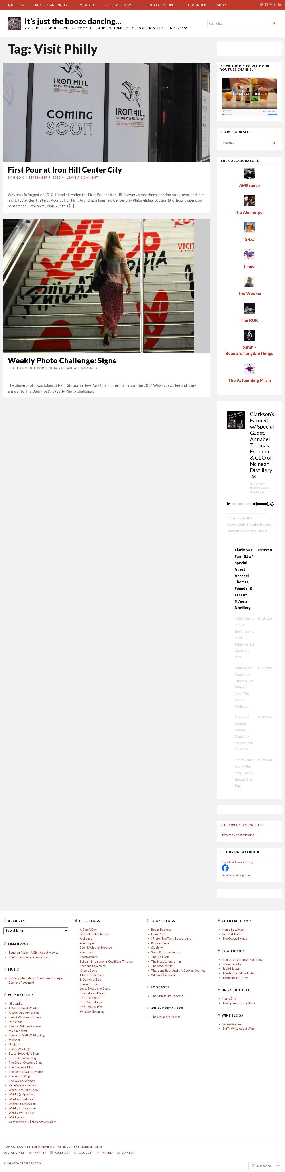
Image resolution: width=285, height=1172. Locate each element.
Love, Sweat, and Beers (95, 988)
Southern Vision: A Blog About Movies (33, 952)
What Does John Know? (24, 1090)
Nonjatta (14, 1044)
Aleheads (86, 938)
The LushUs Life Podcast (167, 996)
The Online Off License (165, 1017)
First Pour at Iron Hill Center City (65, 169)
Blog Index (196, 5)
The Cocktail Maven (235, 938)
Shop (221, 5)
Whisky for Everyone (22, 1108)
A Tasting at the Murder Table (78, 1146)
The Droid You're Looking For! (28, 957)
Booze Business (161, 929)
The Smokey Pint (91, 1007)
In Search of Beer (91, 979)
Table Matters (231, 968)
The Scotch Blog (19, 1076)
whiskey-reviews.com (23, 1103)
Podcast (87, 5)
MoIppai (14, 1040)
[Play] (228, 504)
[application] (249, 503)
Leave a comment (82, 177)
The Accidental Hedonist (238, 973)
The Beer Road (89, 997)
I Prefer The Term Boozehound (171, 938)
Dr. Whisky (16, 1021)
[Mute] (255, 504)
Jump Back (267, 504)
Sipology (157, 947)
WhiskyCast (16, 1117)
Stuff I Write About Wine (238, 1028)
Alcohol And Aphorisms (95, 934)
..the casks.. (16, 1003)
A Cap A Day (88, 929)
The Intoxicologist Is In (166, 961)
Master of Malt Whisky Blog (27, 1035)
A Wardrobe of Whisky (23, 1008)
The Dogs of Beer (91, 1002)
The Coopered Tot (21, 1067)
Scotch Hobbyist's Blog (24, 1053)
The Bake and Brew (92, 993)
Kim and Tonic (89, 984)
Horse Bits (229, 998)
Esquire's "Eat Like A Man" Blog (242, 959)
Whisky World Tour (21, 1112)
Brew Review (42, 1146)
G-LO (17, 177)
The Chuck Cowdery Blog (25, 1062)
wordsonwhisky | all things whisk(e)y (32, 1122)
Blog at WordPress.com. (22, 1163)
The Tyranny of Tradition (238, 1003)
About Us (16, 5)
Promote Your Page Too (236, 875)
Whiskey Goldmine (92, 1011)
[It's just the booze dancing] (225, 870)
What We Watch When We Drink (260, 487)
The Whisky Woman (22, 1081)
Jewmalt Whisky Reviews (25, 1026)
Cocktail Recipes (161, 5)
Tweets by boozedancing (238, 835)
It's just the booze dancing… (72, 21)
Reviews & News (119, 5)
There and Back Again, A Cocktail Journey (178, 970)
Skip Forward (272, 504)
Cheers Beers (88, 970)
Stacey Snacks (231, 964)
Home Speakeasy (233, 929)
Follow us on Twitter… (243, 825)
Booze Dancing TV (51, 5)
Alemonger (87, 943)
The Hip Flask (160, 957)
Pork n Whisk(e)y (20, 1049)
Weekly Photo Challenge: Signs (62, 360)
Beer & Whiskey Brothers (96, 947)
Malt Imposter (18, 1031)
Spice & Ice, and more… (166, 952)
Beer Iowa (86, 952)
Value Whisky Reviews (23, 1085)
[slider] (260, 503)
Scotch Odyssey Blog (22, 1058)
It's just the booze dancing (237, 862)
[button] (249, 579)
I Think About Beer (92, 975)
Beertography (89, 957)
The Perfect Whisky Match (26, 1071)
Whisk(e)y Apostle (21, 1094)
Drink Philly (158, 934)
